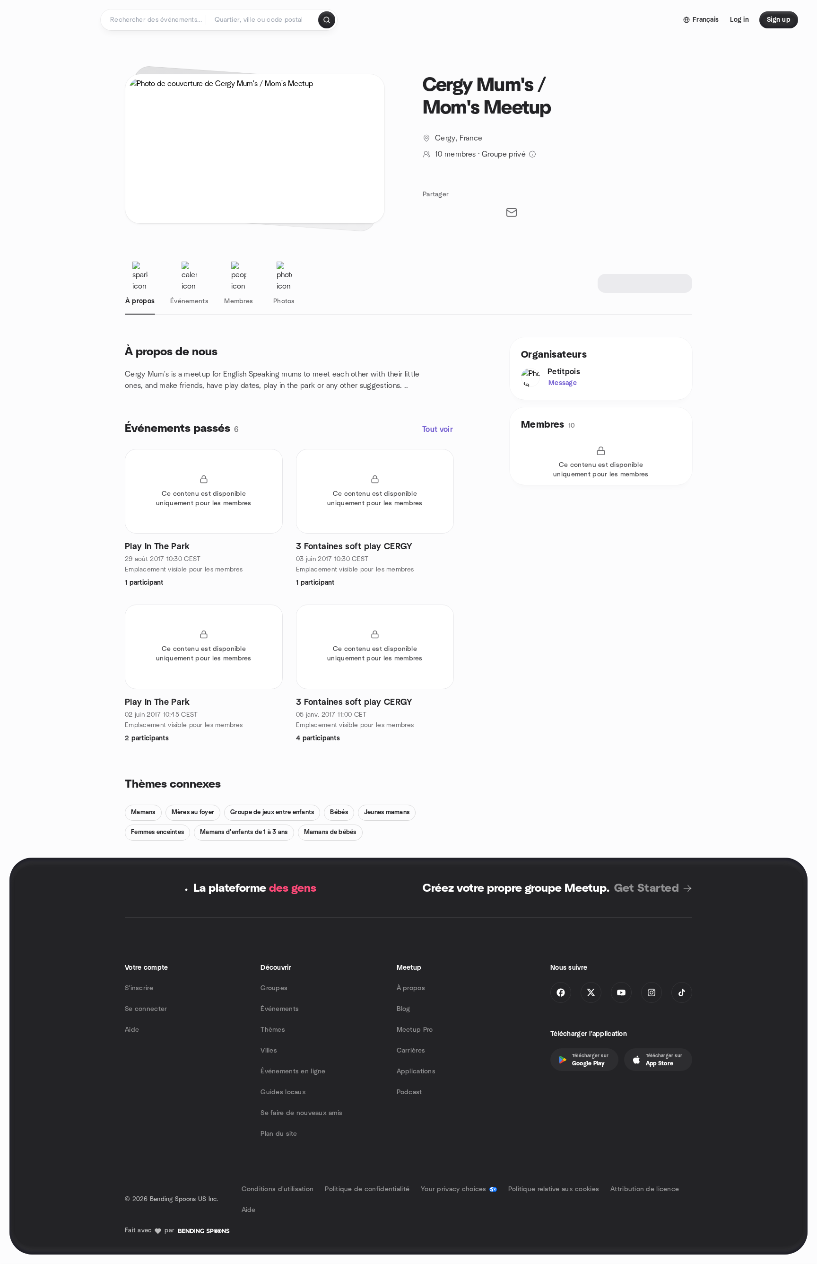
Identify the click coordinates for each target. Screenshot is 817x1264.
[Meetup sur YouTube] (621, 992)
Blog (403, 1009)
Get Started (646, 888)
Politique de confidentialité (367, 1189)
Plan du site (279, 1134)
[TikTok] (681, 992)
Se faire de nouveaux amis (301, 1113)
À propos (411, 988)
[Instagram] (651, 992)
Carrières (411, 1050)
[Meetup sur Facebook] (560, 992)
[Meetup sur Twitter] (591, 992)
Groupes (274, 988)
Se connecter (146, 1009)
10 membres (455, 154)
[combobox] (263, 20)
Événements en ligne (293, 1071)
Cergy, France (458, 138)
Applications (416, 1071)
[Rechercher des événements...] (326, 19)
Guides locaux (283, 1092)
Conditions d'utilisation (278, 1189)
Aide (132, 1030)
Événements (280, 1009)
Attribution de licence (644, 1189)
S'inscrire (139, 988)
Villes (269, 1050)
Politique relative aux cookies (553, 1189)
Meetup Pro (415, 1030)
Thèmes (273, 1030)
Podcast (409, 1092)
